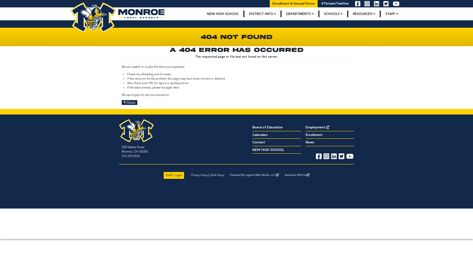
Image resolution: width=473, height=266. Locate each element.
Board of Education (267, 127)
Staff (390, 14)
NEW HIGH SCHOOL (223, 14)
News (310, 142)
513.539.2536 (131, 156)
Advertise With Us (295, 175)
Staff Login (174, 175)
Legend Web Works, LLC (260, 175)
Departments (299, 14)
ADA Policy (217, 175)
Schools (332, 14)
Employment (315, 127)
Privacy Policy (199, 175)
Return (130, 102)
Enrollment (314, 135)
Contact (258, 142)
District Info (261, 14)
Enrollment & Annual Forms (294, 3)
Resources (363, 14)
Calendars (260, 135)
